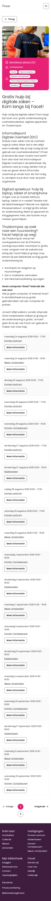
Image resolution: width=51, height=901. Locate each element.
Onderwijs (33, 875)
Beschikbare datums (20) (22, 62)
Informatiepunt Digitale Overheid (24, 81)
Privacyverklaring (11, 887)
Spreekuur (15, 85)
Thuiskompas (27, 85)
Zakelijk (31, 870)
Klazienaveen (11, 471)
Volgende (39, 806)
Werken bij (33, 862)
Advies (13, 72)
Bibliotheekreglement (13, 893)
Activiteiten (8, 835)
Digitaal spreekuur (27, 72)
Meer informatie (16, 347)
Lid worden (7, 847)
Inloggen (6, 862)
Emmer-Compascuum (16, 428)
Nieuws (5, 843)
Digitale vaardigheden (20, 76)
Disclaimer (7, 882)
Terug (11, 19)
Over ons (32, 866)
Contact (6, 870)
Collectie (6, 839)
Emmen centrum (13, 340)
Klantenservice (10, 866)
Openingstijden (10, 875)
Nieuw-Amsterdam (14, 362)
